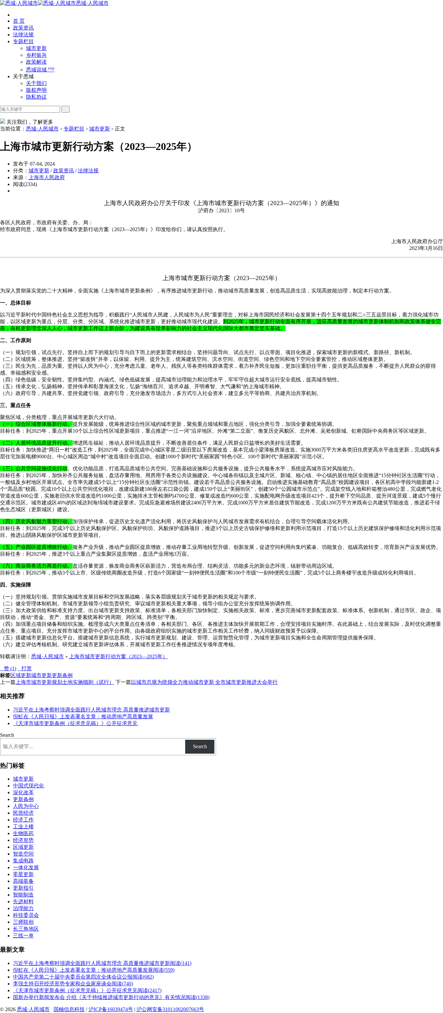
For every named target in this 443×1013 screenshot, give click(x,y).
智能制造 (23, 894)
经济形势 (23, 840)
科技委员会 (26, 915)
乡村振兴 (36, 55)
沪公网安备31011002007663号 (170, 1009)
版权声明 (36, 90)
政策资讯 (23, 28)
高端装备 (23, 881)
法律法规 (23, 34)
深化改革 (23, 792)
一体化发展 (26, 867)
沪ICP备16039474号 (111, 1009)
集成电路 (23, 860)
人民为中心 (26, 806)
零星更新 (23, 874)
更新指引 (23, 888)
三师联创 (23, 922)
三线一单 (23, 935)
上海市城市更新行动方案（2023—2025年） (118, 656)
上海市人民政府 (47, 177)
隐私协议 (36, 97)
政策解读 (36, 62)
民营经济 (23, 813)
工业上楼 (23, 826)
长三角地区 (26, 929)
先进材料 (23, 901)
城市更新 (36, 48)
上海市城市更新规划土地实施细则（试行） (65, 682)
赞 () (8, 668)
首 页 (19, 21)
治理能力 (23, 908)
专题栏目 (23, 41)
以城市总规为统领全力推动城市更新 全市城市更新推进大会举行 (204, 682)
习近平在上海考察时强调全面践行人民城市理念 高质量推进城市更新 (91, 709)
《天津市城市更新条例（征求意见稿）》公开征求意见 (75, 723)
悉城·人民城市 (92, 3)
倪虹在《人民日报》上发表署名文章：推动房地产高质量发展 (83, 716)
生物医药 (23, 833)
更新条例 (62, 675)
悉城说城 (40, 69)
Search (7, 735)
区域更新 (20, 675)
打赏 (25, 668)
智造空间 (23, 854)
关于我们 (36, 83)
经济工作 (23, 819)
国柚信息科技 (69, 1009)
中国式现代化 (28, 785)
